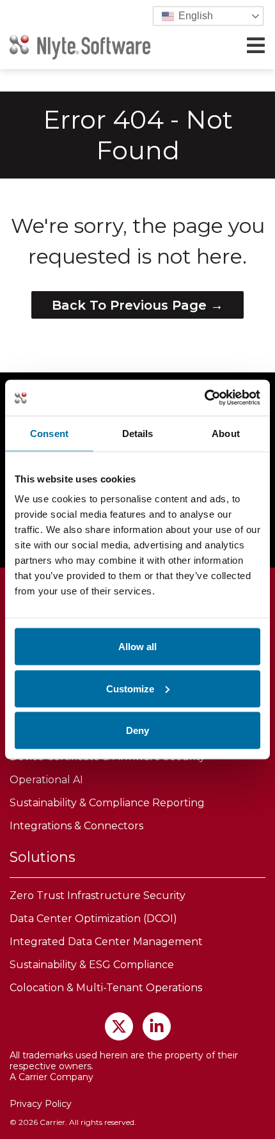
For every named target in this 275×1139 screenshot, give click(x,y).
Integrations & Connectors (76, 826)
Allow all (137, 646)
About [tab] (226, 432)
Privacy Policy (41, 1104)
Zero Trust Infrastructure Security (97, 895)
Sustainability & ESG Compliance (92, 965)
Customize (130, 688)
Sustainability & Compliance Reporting (107, 803)
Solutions (42, 857)
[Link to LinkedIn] (157, 1026)
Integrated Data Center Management (106, 942)
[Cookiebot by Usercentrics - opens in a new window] (204, 398)
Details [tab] (137, 432)
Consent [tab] (49, 432)
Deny (137, 730)
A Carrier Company (51, 1077)
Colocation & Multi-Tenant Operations (106, 988)
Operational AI (46, 780)
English (194, 15)
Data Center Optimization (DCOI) (93, 918)
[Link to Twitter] (119, 1026)
